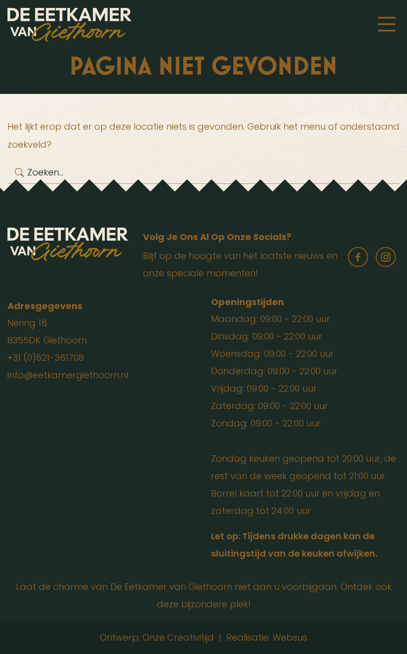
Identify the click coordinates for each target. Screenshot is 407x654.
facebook (358, 257)
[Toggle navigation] (387, 24)
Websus (289, 637)
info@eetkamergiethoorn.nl (67, 375)
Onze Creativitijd (178, 637)
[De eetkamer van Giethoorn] (69, 24)
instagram (386, 257)
